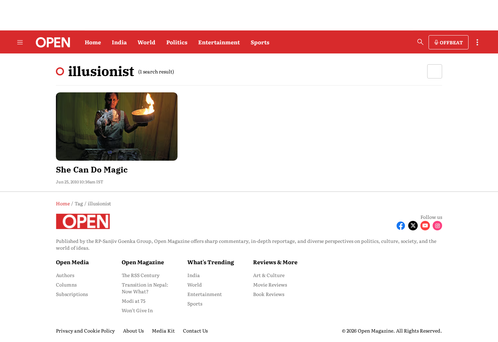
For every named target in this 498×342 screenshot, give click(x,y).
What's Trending (210, 262)
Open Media (72, 262)
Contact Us (195, 330)
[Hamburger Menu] (20, 42)
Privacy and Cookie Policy (85, 330)
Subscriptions (72, 294)
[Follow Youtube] (425, 225)
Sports (260, 42)
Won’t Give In (137, 310)
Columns (66, 284)
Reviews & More (275, 262)
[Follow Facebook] (401, 225)
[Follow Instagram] (437, 225)
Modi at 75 (133, 300)
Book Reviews (268, 294)
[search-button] (420, 42)
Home (93, 42)
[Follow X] (413, 225)
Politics (176, 42)
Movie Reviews (270, 284)
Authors (65, 275)
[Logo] (51, 42)
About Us (133, 330)
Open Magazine (143, 262)
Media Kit (163, 330)
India (119, 42)
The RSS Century (141, 275)
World (146, 42)
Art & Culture (269, 275)
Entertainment (219, 42)
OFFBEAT (451, 42)
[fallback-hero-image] (117, 126)
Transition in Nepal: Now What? (145, 288)
